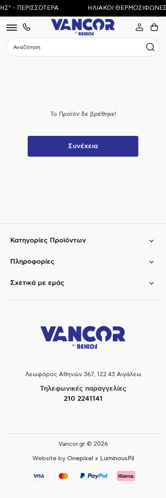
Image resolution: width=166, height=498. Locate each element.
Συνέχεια (83, 146)
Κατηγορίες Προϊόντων (48, 240)
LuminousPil (117, 458)
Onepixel (80, 458)
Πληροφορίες (32, 261)
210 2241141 (83, 398)
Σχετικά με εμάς (37, 282)
